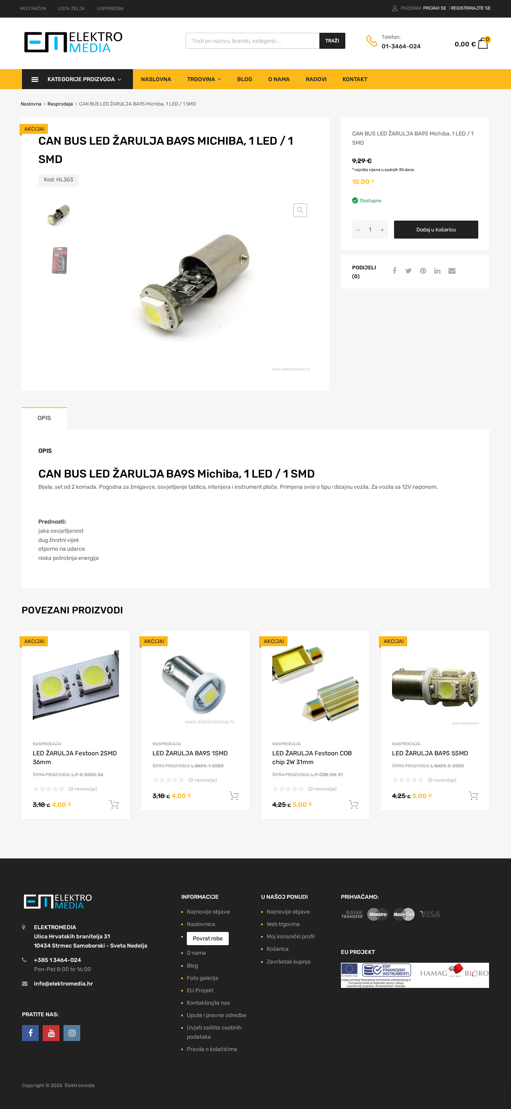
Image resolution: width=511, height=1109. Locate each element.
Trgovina (201, 79)
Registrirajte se (471, 8)
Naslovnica (201, 924)
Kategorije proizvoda (81, 79)
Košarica (278, 949)
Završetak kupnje (289, 961)
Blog (244, 79)
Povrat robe (208, 938)
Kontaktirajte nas (208, 1002)
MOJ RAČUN (33, 8)
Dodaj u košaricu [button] (114, 805)
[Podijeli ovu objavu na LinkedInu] (436, 271)
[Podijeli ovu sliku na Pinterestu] (422, 271)
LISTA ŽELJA (71, 8)
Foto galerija (202, 978)
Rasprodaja (60, 104)
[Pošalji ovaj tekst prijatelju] (451, 271)
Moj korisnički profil (291, 936)
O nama (279, 79)
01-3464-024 (401, 46)
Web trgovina (283, 924)
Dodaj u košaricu (436, 230)
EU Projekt (200, 990)
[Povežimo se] (30, 1033)
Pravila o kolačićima (212, 1049)
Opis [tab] (44, 418)
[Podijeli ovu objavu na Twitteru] (407, 271)
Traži (332, 41)
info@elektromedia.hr (63, 983)
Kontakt (355, 79)
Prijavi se (435, 8)
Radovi (316, 79)
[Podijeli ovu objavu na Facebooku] (393, 271)
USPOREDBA (110, 8)
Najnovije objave (208, 911)
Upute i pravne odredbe (216, 1015)
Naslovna (156, 79)
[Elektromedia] (73, 52)
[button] (300, 210)
